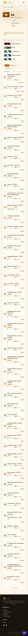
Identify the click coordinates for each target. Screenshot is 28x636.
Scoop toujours (11, 472)
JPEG (23, 270)
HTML (23, 169)
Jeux (9, 7)
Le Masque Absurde (12, 256)
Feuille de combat (11, 463)
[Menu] (23, 2)
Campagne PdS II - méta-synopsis (15, 235)
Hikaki (19, 276)
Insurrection (10, 283)
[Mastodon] (6, 625)
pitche (19, 79)
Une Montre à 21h (11, 435)
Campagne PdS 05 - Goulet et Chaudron (14, 336)
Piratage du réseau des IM (14, 245)
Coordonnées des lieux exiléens (15, 543)
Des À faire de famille (12, 86)
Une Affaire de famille (12, 226)
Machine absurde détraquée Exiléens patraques (14, 126)
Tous (7, 65)
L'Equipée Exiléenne (12, 453)
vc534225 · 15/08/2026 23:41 (14, 634)
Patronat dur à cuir (12, 95)
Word (23, 468)
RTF (23, 441)
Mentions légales (6, 616)
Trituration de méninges (13, 216)
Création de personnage (13, 146)
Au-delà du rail (11, 576)
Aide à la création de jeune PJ (14, 393)
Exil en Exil (9, 156)
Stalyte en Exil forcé (12, 205)
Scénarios (13, 65)
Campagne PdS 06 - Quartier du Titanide (15, 324)
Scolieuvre (10, 526)
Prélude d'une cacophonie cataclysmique (14, 75)
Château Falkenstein (13, 517)
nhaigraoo (20, 496)
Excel (22, 549)
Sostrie (9, 414)
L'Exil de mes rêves (12, 445)
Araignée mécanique (12, 137)
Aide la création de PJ (12, 403)
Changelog (5, 614)
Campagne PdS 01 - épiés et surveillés (14, 381)
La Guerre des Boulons (13, 493)
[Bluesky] (4, 625)
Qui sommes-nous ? (7, 612)
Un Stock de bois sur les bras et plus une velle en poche (15, 193)
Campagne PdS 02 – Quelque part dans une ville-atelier (15, 357)
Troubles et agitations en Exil (14, 114)
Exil (16, 79)
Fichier (22, 82)
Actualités (5, 610)
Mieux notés (14, 71)
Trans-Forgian (11, 275)
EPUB (23, 161)
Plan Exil (9, 266)
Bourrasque (10, 165)
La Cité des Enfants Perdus (14, 104)
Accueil (5, 7)
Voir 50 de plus (14, 587)
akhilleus (19, 569)
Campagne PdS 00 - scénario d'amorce (14, 423)
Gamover (20, 438)
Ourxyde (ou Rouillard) (12, 173)
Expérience (10, 302)
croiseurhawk (20, 465)
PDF (18, 91)
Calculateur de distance (13, 553)
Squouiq (9, 184)
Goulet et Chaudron (12, 348)
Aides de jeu (8, 68)
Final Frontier (11, 209)
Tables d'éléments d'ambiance (15, 482)
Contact (4, 622)
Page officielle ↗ (16, 23)
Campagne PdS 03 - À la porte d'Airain (14, 369)
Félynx (8, 534)
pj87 (19, 259)
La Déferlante (10, 503)
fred (19, 268)
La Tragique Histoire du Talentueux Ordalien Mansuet (14, 565)
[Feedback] (24, 632)
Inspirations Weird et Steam (14, 512)
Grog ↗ (13, 25)
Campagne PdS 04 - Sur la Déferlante (13, 312)
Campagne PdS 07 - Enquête (14, 292)
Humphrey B (20, 456)
